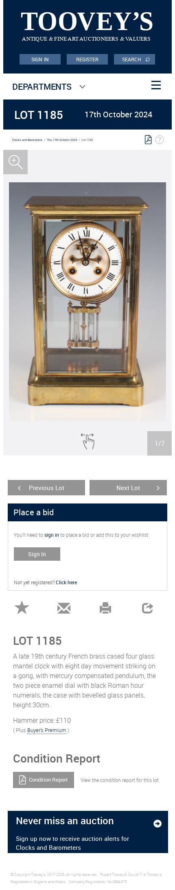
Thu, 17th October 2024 (62, 140)
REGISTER (87, 59)
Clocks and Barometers (27, 140)
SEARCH (136, 59)
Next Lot (128, 488)
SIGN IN (40, 59)
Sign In (37, 554)
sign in (51, 534)
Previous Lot (46, 488)
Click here (66, 582)
